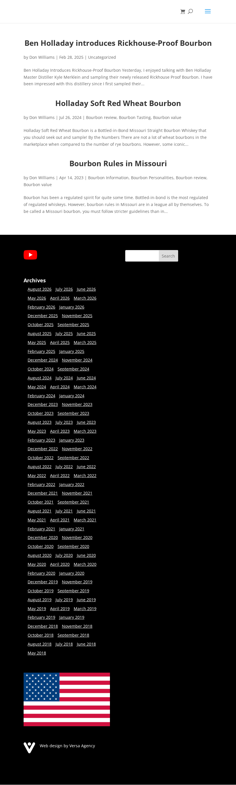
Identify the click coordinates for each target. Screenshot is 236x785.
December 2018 (43, 626)
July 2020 (64, 555)
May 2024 (37, 386)
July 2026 (64, 289)
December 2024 (43, 360)
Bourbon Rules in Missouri (118, 163)
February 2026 (41, 307)
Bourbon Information (108, 177)
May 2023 (37, 431)
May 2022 (37, 475)
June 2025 (86, 333)
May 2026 (37, 298)
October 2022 (41, 457)
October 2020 (41, 546)
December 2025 (43, 315)
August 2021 (40, 511)
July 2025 (64, 333)
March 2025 (85, 342)
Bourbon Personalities (152, 177)
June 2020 (86, 555)
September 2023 (73, 413)
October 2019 (41, 590)
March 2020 (85, 564)
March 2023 (85, 431)
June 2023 (86, 422)
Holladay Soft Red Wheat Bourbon (118, 103)
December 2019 (43, 582)
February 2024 (41, 395)
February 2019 (41, 617)
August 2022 (40, 466)
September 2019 (73, 590)
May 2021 (37, 520)
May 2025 (37, 342)
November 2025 (77, 315)
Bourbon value (167, 117)
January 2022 (71, 484)
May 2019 (37, 608)
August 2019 (40, 599)
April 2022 (60, 475)
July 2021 (64, 511)
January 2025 (71, 351)
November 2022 (77, 448)
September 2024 (73, 369)
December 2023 (43, 404)
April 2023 (60, 431)
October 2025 (41, 324)
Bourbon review (101, 117)
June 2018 (86, 644)
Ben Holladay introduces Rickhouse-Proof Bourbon (118, 43)
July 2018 (64, 644)
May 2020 (37, 564)
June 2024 (86, 378)
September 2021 (73, 502)
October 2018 (41, 635)
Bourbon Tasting (135, 117)
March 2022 (85, 475)
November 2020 (77, 537)
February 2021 (41, 528)
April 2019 (60, 608)
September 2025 (73, 324)
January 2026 (71, 307)
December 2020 (43, 537)
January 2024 (71, 395)
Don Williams (42, 57)
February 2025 (41, 351)
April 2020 (60, 564)
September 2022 (73, 457)
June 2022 (86, 466)
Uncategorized (102, 57)
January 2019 (71, 617)
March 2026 (85, 298)
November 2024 (77, 360)
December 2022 (43, 448)
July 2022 (64, 466)
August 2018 (40, 644)
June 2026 (86, 289)
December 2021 (43, 493)
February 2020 (41, 573)
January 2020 (71, 573)
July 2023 (64, 422)
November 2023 (77, 404)
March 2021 (85, 520)
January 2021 (71, 528)
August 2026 (40, 289)
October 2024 (41, 369)
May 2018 (37, 653)
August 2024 (40, 378)
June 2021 (86, 511)
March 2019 (85, 608)
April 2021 (60, 520)
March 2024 (85, 386)
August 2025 (40, 333)
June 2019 (86, 599)
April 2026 (60, 298)
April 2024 (60, 386)
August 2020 (40, 555)
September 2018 (73, 635)
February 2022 (41, 484)
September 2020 (73, 546)
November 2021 (77, 493)
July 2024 (64, 378)
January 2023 (71, 440)
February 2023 (41, 440)
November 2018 (77, 626)
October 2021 (41, 502)
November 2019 (77, 582)
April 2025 (60, 342)
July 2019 (64, 599)
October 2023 (41, 413)
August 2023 (40, 422)
